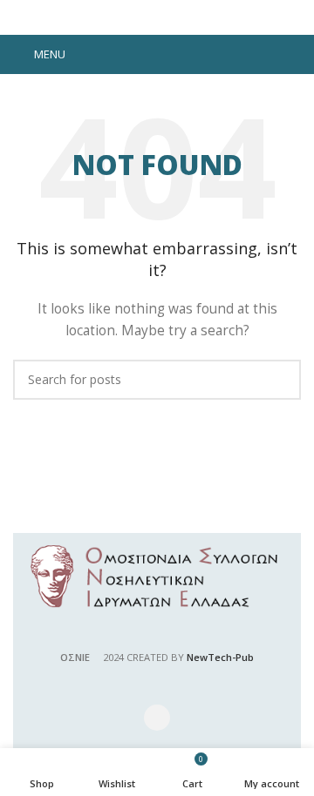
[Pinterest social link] (157, 55)
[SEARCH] (281, 380)
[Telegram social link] (202, 55)
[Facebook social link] (111, 55)
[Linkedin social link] (179, 55)
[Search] (296, 54)
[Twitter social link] (134, 55)
